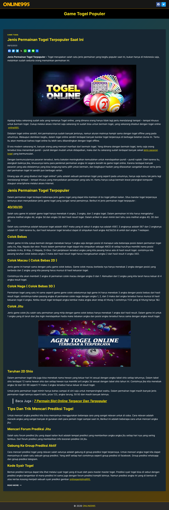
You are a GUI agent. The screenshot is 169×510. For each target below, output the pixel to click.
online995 (13, 127)
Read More (14, 485)
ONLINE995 (89, 506)
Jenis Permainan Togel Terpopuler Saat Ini (45, 39)
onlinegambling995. (80, 479)
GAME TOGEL (13, 35)
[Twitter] (163, 4)
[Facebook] (158, 4)
